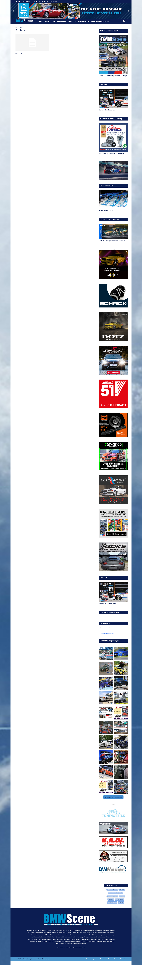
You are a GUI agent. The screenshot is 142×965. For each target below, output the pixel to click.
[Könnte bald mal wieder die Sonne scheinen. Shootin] (121, 742)
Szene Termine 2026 (106, 210)
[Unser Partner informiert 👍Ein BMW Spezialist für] (106, 698)
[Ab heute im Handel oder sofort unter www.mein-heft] (106, 787)
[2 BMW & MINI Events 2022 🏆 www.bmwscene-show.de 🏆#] (121, 698)
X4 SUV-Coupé (120, 899)
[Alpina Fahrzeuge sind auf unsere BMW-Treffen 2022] (106, 683)
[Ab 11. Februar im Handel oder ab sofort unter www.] (106, 727)
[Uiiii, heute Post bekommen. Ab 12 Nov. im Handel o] (121, 787)
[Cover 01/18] (32, 42)
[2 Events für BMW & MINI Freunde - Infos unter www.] (121, 727)
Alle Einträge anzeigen (107, 633)
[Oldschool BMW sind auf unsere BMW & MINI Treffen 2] (106, 668)
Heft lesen (61, 21)
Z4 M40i (121, 902)
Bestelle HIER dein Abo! (107, 110)
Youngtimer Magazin (112, 889)
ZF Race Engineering (112, 896)
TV (54, 21)
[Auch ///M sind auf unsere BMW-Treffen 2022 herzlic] (121, 683)
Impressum (53, 1)
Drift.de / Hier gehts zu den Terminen (112, 241)
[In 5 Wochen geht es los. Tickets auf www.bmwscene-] (106, 653)
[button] (71, 11)
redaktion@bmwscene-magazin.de (76, 948)
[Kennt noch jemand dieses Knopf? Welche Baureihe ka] (121, 772)
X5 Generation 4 (113, 892)
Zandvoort (111, 899)
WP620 (122, 896)
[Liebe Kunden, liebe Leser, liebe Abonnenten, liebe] (121, 757)
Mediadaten (103, 959)
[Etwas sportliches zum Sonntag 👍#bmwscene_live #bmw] (106, 742)
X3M (121, 892)
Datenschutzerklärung (41, 1)
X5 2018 (122, 889)
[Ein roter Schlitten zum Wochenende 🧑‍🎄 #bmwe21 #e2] (106, 772)
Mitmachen (26, 1)
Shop (70, 21)
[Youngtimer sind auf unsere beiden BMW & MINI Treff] (121, 668)
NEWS (40, 21)
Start (16, 27)
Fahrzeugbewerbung (100, 21)
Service (17, 1)
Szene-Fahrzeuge (82, 21)
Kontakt (88, 959)
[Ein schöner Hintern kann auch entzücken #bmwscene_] (106, 757)
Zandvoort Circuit (112, 902)
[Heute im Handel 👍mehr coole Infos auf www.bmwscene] (121, 713)
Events (48, 21)
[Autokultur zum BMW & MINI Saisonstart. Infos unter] (106, 713)
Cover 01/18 (19, 53)
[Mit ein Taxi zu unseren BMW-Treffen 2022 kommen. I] (121, 653)
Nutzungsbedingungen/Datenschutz (117, 959)
